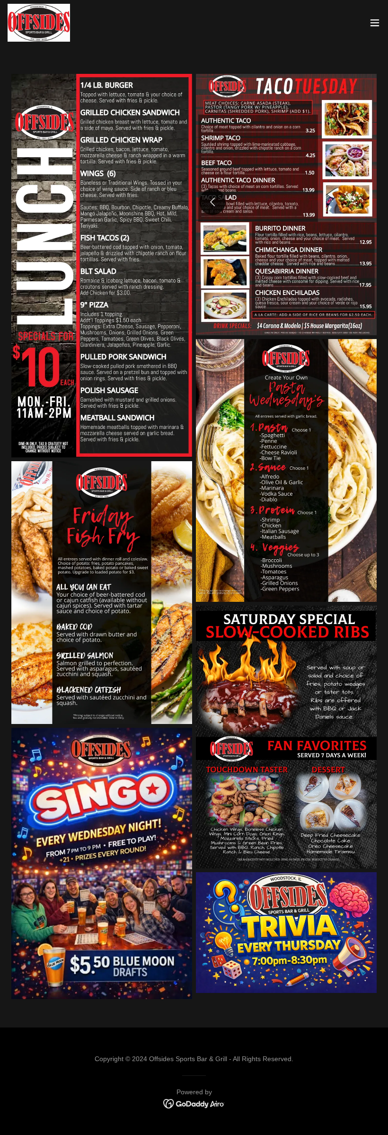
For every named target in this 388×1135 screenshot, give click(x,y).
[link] (39, 23)
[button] (374, 22)
